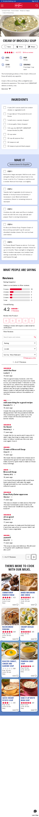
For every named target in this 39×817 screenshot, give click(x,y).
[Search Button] (37, 5)
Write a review (28, 52)
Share (33, 47)
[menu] (2, 6)
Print (21, 47)
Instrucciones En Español (19, 164)
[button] (6, 89)
